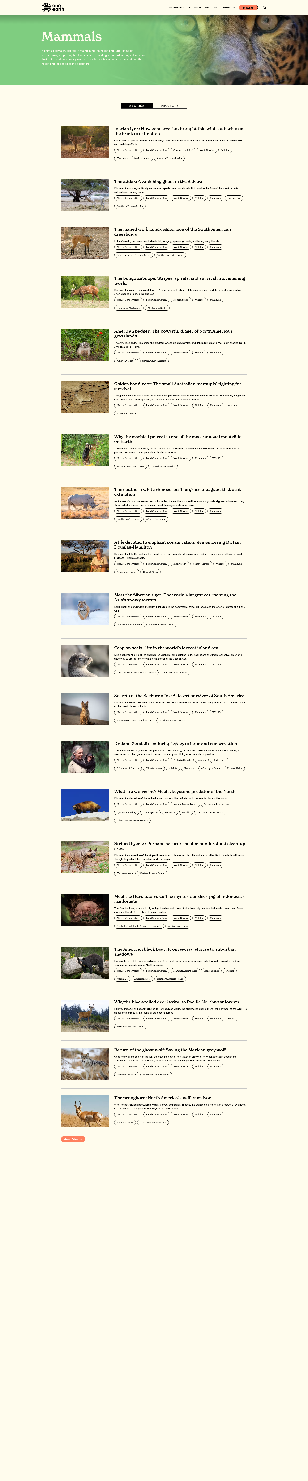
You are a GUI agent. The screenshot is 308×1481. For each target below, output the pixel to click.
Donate (248, 7)
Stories (211, 7)
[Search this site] (264, 7)
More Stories (73, 1139)
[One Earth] (54, 7)
